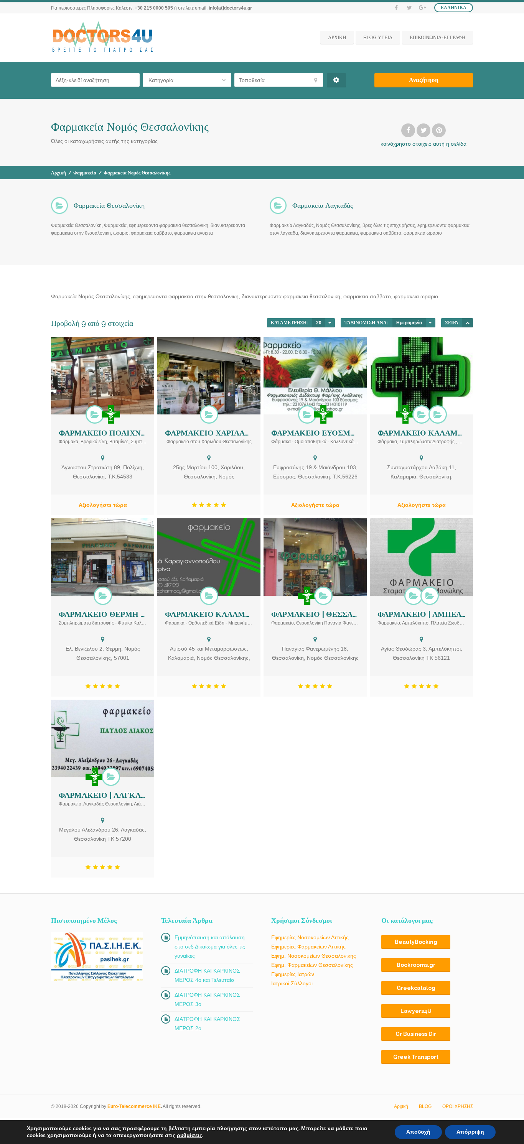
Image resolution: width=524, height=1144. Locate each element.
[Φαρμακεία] (111, 414)
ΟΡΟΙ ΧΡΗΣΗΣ (457, 1106)
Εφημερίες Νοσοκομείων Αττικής (310, 937)
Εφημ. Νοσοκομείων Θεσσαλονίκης (313, 956)
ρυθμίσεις (189, 1135)
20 (318, 322)
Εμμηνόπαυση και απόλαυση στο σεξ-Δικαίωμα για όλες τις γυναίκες (210, 946)
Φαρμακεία (84, 173)
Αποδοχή (418, 1132)
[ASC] (467, 322)
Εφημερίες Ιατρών (292, 974)
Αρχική (58, 173)
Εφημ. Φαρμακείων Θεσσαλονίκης (312, 965)
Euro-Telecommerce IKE (134, 1106)
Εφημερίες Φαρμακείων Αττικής (308, 946)
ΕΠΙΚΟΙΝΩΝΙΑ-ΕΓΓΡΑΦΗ (437, 37)
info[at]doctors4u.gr (230, 8)
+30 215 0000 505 (154, 8)
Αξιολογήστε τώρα (103, 505)
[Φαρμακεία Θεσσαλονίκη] (209, 414)
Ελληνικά (453, 7)
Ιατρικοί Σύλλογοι (292, 983)
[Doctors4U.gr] (103, 37)
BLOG (425, 1106)
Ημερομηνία (409, 322)
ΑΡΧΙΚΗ (337, 37)
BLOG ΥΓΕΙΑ (377, 37)
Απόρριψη (470, 1132)
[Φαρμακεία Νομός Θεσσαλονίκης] (95, 414)
